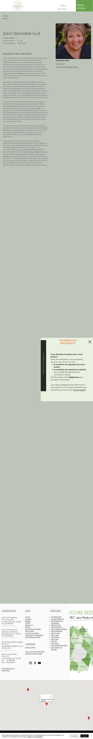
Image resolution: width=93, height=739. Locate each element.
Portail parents (79, 390)
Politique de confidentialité (35, 737)
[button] (90, 342)
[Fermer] (91, 736)
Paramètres (74, 736)
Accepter (84, 736)
